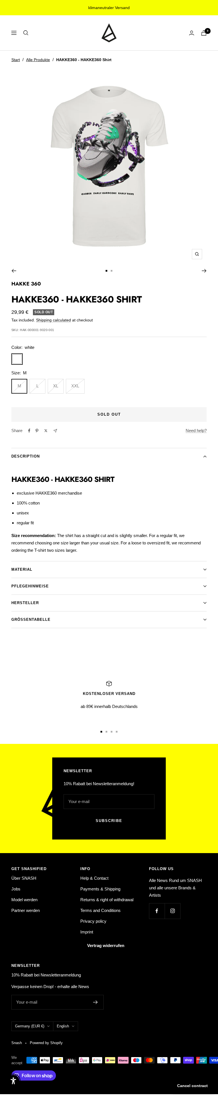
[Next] (204, 271)
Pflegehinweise (30, 586)
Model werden (24, 899)
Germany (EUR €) (29, 1026)
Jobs (15, 888)
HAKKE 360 (26, 283)
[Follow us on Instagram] (172, 911)
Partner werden (25, 910)
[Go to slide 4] (117, 732)
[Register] (95, 1002)
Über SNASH (23, 878)
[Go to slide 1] (106, 271)
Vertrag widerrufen (105, 945)
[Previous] (13, 271)
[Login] (191, 33)
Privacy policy (93, 921)
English (63, 1026)
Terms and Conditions (100, 910)
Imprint (86, 931)
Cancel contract (192, 1085)
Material (21, 569)
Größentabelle (31, 619)
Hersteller (25, 603)
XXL (75, 385)
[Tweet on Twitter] (45, 431)
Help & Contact (94, 878)
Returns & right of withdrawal (106, 899)
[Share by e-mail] (55, 431)
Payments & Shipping (100, 888)
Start (15, 59)
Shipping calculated (53, 320)
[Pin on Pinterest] (36, 431)
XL (55, 385)
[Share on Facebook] (29, 431)
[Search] (25, 32)
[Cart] (204, 33)
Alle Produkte (38, 59)
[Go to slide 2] (111, 271)
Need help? (196, 430)
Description (25, 456)
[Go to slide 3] (111, 732)
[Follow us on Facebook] (157, 911)
